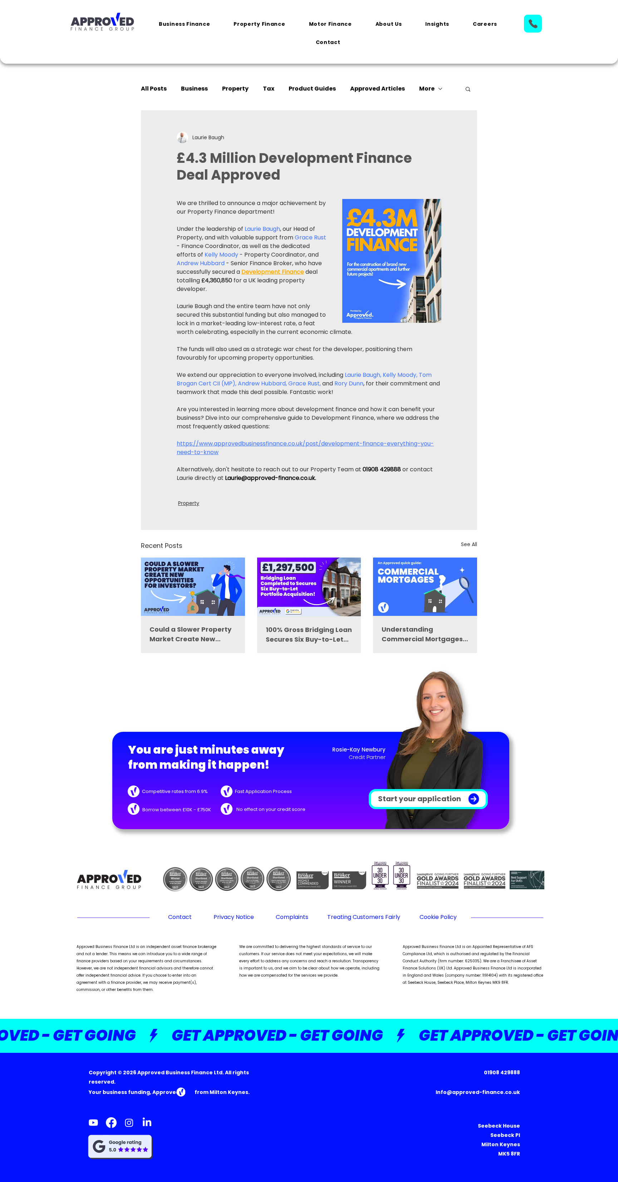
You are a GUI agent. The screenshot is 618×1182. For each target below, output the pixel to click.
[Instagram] (129, 1122)
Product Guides (312, 88)
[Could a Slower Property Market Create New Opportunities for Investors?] (193, 587)
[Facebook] (111, 1122)
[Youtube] (93, 1122)
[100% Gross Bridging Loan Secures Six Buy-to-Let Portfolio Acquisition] (309, 587)
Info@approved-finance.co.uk (478, 1092)
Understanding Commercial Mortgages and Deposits (422, 634)
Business (194, 88)
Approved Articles (377, 88)
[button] (184, 24)
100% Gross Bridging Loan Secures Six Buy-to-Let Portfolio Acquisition (309, 634)
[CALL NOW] (533, 24)
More (427, 88)
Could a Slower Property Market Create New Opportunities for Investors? (190, 634)
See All (469, 544)
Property (235, 88)
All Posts (154, 88)
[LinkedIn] (147, 1122)
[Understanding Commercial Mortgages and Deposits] (425, 587)
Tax (268, 88)
